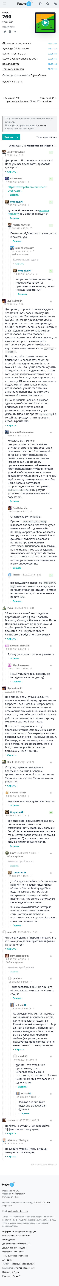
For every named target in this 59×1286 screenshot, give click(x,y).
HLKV (16, 1191)
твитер (19, 1268)
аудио (5, 81)
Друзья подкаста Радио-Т (14, 1248)
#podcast (47, 101)
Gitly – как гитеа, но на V (16, 43)
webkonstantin (18, 1194)
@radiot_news (28, 1264)
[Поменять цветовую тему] (40, 4)
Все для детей (11, 63)
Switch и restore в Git (14, 53)
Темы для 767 (47, 98)
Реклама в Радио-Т (11, 1276)
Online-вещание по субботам (16, 1235)
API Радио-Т (8, 1260)
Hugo (16, 1197)
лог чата (17, 81)
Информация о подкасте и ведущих (19, 1231)
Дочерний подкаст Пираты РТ (16, 1244)
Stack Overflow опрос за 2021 (19, 58)
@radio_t (15, 1264)
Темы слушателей (13, 69)
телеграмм (29, 1268)
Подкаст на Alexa (10, 1272)
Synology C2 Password (15, 48)
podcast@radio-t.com (17, 101)
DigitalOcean (38, 75)
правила (41, 125)
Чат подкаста (8, 1239)
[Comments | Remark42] (29, 650)
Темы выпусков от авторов (15, 1256)
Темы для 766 (12, 98)
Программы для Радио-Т (14, 1252)
